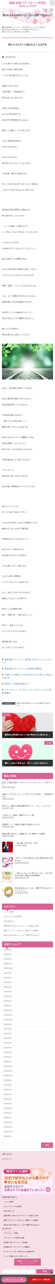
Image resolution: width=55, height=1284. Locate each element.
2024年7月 (7, 1034)
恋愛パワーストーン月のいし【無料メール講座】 (21, 930)
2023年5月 (7, 1099)
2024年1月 (7, 1062)
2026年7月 (7, 954)
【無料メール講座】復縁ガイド (17, 684)
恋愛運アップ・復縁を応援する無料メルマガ (20, 824)
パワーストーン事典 (11, 1233)
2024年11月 (8, 1015)
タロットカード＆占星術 (12, 917)
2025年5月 (7, 987)
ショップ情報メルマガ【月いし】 (16, 1256)
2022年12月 (8, 1122)
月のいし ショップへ (13, 1279)
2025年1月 (7, 1006)
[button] (27, 1262)
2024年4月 (7, 1048)
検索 (44, 1271)
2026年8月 (7, 950)
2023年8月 (7, 1085)
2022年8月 (7, 1136)
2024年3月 (7, 1052)
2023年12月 (8, 1066)
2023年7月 (7, 1090)
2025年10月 (8, 968)
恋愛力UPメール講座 (40, 1279)
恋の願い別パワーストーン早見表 (16, 1242)
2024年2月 (7, 1057)
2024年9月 (7, 1024)
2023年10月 (8, 1076)
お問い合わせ (7, 1154)
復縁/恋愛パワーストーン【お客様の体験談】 (23, 669)
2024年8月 (7, 1029)
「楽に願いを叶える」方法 (26, 843)
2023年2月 (7, 1113)
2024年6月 (7, 1038)
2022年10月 (8, 1132)
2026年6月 (7, 959)
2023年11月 (8, 1071)
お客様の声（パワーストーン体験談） (17, 1247)
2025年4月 (7, 992)
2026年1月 (7, 964)
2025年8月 (7, 978)
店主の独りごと (9, 921)
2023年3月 (7, 1108)
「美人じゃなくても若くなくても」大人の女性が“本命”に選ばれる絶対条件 (33, 874)
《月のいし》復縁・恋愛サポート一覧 (18, 815)
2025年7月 (7, 982)
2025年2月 (7, 1001)
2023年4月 (7, 1104)
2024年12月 (8, 1010)
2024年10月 (8, 1020)
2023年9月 (7, 1080)
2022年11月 (8, 1127)
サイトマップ (7, 1159)
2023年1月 (7, 1118)
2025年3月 (7, 996)
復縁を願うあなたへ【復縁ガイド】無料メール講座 (23, 834)
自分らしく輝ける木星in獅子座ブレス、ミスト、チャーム (26, 806)
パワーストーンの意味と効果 (14, 1238)
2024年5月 (7, 1043)
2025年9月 (7, 973)
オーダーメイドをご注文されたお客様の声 (19, 1252)
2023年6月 (7, 1094)
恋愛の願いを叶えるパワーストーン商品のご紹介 (21, 926)
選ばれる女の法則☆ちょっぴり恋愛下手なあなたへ (33, 704)
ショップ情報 (8, 912)
